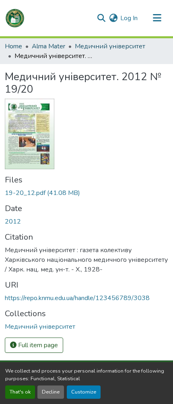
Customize (83, 392)
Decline (51, 392)
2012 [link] (13, 221)
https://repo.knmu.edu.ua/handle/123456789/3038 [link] (77, 298)
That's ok (20, 392)
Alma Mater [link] (48, 46)
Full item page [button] (37, 345)
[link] (86, 193)
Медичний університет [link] (110, 46)
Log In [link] (129, 18)
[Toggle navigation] (157, 18)
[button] (15, 18)
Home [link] (13, 46)
